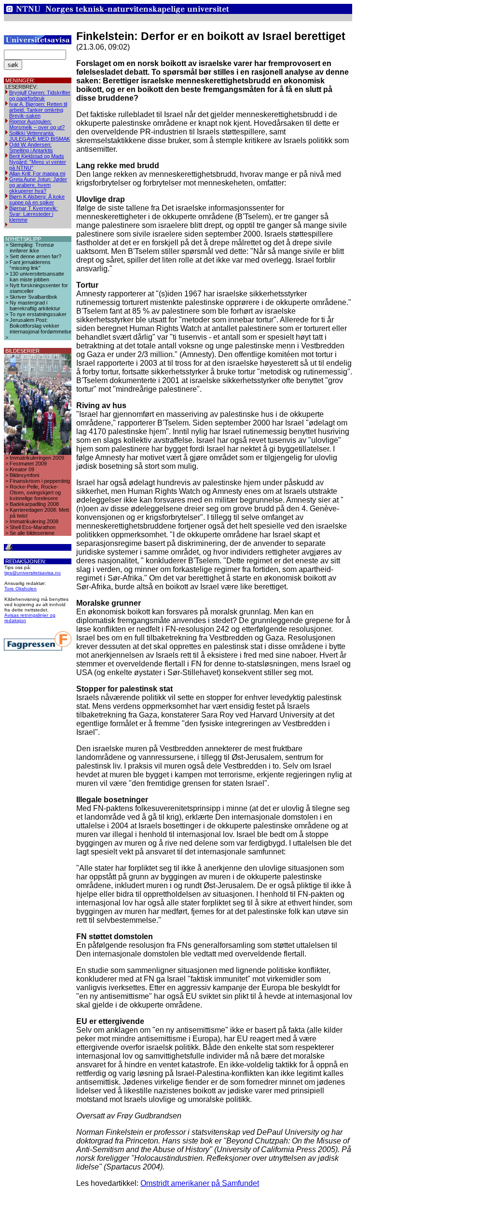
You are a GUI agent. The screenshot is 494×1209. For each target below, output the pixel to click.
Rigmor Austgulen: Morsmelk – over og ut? (37, 124)
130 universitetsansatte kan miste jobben (37, 276)
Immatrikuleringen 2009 (37, 458)
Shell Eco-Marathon (32, 527)
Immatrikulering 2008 (34, 521)
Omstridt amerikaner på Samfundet (199, 1183)
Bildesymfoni (24, 475)
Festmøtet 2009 (28, 463)
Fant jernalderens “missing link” (30, 265)
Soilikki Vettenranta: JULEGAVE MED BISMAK (39, 136)
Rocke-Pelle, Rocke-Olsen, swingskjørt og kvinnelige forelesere (35, 492)
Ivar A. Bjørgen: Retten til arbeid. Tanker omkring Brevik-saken (38, 110)
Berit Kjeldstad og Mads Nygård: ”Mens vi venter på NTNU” (37, 162)
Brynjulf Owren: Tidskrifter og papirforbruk (39, 95)
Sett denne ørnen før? (35, 256)
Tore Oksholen (20, 588)
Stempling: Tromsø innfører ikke (32, 247)
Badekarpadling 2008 (34, 504)
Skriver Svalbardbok (33, 297)
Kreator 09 (22, 469)
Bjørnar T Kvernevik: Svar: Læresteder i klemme (33, 214)
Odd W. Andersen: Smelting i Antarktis (31, 147)
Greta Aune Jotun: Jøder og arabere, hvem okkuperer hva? (38, 185)
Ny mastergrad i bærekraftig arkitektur (35, 305)
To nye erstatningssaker (38, 314)
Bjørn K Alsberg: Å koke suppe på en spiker (37, 199)
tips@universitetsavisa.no (32, 572)
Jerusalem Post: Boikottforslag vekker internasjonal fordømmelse (40, 325)
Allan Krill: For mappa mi (37, 173)
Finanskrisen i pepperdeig (40, 481)
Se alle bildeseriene (32, 533)
